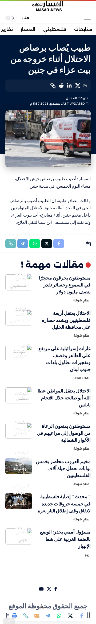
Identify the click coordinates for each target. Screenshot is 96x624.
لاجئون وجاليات (20, 466)
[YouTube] (41, 589)
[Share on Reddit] (61, 85)
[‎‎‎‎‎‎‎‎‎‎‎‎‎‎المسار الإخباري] (48, 6)
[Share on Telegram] (48, 615)
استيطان (21, 422)
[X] (49, 589)
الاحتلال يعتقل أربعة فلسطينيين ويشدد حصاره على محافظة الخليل (66, 320)
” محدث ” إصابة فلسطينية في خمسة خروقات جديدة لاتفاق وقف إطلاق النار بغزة (64, 503)
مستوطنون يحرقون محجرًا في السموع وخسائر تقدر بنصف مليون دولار (65, 285)
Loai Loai (81, 378)
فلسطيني (18, 285)
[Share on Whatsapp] (59, 615)
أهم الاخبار (20, 486)
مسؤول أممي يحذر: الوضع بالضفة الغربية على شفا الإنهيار (65, 539)
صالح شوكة (81, 300)
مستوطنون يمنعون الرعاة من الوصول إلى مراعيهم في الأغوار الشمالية (64, 433)
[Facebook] (55, 589)
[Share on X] (77, 85)
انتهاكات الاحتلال (77, 98)
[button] (86, 18)
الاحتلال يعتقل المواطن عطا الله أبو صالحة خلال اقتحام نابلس (64, 398)
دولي (22, 539)
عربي (25, 344)
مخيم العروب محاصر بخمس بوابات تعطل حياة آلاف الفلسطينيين (63, 468)
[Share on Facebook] (81, 615)
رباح (87, 555)
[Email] (36, 615)
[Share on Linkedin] (69, 85)
